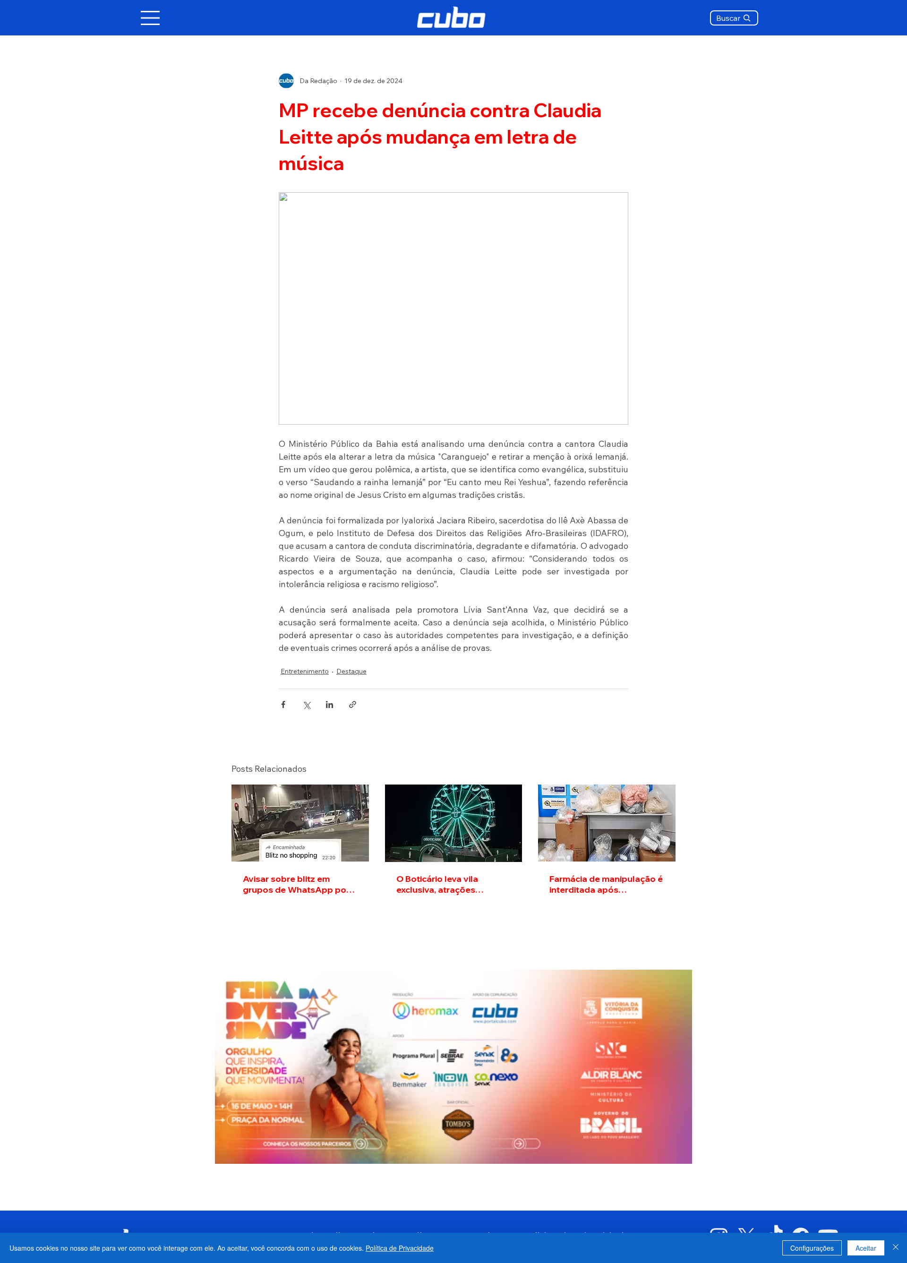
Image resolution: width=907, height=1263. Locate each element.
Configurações (812, 1248)
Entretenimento (305, 671)
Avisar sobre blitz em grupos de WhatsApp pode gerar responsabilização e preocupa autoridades (300, 884)
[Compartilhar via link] (352, 704)
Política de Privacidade (400, 1248)
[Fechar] (895, 1247)
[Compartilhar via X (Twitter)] (306, 704)
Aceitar (866, 1248)
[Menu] (151, 18)
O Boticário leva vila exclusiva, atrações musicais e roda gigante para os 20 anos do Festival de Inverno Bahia (453, 884)
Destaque (351, 671)
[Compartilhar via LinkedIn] (329, 704)
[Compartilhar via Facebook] (283, 704)
